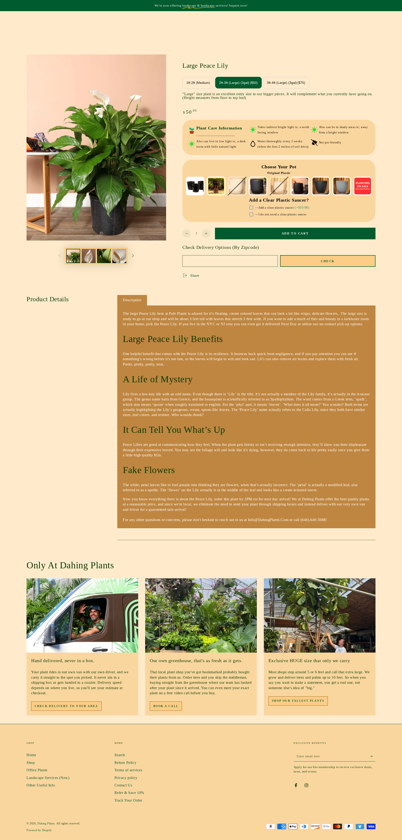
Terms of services (128, 770)
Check (328, 261)
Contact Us (123, 785)
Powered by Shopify (39, 830)
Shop (31, 763)
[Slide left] (60, 256)
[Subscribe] (372, 756)
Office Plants (37, 770)
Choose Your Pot (279, 166)
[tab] (132, 300)
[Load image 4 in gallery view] (119, 256)
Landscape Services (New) (48, 778)
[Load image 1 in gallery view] (73, 256)
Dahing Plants (46, 823)
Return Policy (125, 763)
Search (119, 755)
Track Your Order (128, 800)
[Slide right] (133, 256)
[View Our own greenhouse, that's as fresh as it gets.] (201, 615)
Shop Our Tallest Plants (298, 700)
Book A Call (165, 706)
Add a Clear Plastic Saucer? (279, 200)
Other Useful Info (41, 785)
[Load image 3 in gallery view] (104, 256)
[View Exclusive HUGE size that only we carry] (319, 615)
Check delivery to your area (66, 706)
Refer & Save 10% (129, 793)
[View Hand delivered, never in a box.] (82, 615)
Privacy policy (125, 778)
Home (31, 755)
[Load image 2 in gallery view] (89, 256)
